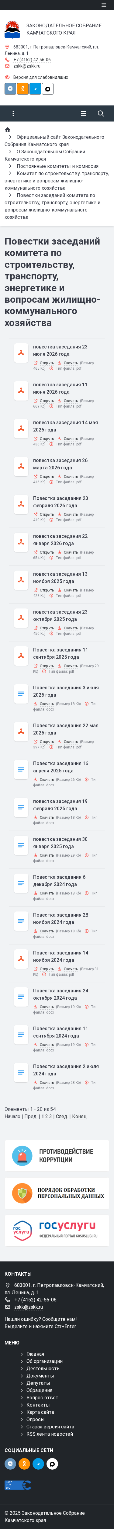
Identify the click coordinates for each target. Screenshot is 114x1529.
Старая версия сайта (50, 1427)
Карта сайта (40, 1412)
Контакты (38, 1405)
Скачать (71, 363)
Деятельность (43, 1368)
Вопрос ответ (42, 1398)
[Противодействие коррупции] (57, 1156)
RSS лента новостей (49, 1434)
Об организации (44, 1361)
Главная (35, 1354)
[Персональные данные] (57, 1193)
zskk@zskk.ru (26, 66)
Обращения (39, 1390)
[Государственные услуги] (57, 1231)
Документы (40, 1376)
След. (62, 1116)
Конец (79, 1116)
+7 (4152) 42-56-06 (32, 59)
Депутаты (38, 1383)
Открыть (47, 363)
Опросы (35, 1419)
